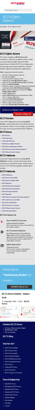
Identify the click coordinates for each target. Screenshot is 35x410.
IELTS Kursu (6, 135)
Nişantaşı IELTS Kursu (12, 392)
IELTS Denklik (6, 194)
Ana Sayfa (3, 26)
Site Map (8, 403)
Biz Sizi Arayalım (10, 332)
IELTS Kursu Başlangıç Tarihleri (12, 146)
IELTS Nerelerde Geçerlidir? (11, 188)
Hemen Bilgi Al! (23, 114)
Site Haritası (9, 400)
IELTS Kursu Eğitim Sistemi (11, 143)
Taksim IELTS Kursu (11, 395)
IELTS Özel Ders (7, 138)
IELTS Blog (8, 336)
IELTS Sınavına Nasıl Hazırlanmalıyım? (14, 149)
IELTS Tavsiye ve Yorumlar (10, 205)
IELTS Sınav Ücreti (11, 350)
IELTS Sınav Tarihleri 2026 (10, 180)
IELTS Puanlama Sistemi (10, 191)
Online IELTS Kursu (8, 141)
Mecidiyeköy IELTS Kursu (13, 386)
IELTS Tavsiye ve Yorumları (13, 372)
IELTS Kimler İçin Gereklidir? (11, 186)
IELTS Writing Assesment (13, 359)
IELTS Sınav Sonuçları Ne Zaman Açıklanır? (16, 197)
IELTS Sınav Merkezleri (9, 202)
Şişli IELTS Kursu (10, 384)
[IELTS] (17, 3)
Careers (7, 406)
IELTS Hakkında (7, 175)
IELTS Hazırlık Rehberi (9, 211)
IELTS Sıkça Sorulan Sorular (11, 152)
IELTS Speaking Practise (12, 361)
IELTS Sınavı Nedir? (11, 353)
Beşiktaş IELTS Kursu (12, 389)
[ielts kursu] (17, 312)
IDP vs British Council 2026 (11, 200)
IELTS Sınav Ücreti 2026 (9, 177)
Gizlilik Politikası (10, 397)
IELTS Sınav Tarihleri (11, 348)
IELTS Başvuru (7, 183)
